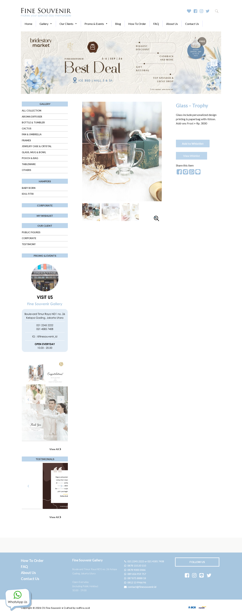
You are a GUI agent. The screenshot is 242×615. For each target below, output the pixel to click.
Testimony (29, 244)
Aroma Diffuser (32, 116)
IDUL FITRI (28, 193)
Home (28, 23)
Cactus (26, 128)
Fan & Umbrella (31, 134)
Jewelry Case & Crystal (37, 146)
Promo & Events (94, 23)
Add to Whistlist (193, 143)
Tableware (29, 164)
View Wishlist (191, 155)
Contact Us (192, 23)
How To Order (137, 23)
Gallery (44, 23)
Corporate (29, 238)
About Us (172, 23)
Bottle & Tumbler (33, 122)
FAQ (156, 23)
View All (54, 449)
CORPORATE (45, 205)
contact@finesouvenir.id (141, 586)
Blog (118, 23)
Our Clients (66, 23)
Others (26, 170)
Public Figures (31, 232)
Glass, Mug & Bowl (34, 152)
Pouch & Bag (30, 158)
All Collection (31, 110)
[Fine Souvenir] (46, 12)
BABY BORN (28, 188)
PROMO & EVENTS (45, 255)
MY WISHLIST (45, 215)
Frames (26, 140)
